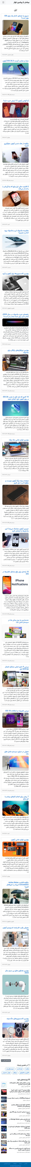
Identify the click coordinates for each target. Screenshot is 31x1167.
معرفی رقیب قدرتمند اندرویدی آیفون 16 (16, 928)
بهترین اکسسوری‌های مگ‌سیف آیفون (18, 1019)
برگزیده (27, 1069)
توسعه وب (19, 1069)
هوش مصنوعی (6, 1073)
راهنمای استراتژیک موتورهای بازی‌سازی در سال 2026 (19, 1127)
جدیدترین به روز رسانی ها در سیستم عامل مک (18, 621)
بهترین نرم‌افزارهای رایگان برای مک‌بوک (18, 351)
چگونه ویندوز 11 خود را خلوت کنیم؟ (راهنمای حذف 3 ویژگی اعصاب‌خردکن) (20, 1091)
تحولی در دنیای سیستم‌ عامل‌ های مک (16, 752)
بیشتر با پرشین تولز (21, 2)
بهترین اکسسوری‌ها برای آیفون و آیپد (15, 273)
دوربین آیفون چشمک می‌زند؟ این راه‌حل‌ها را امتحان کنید (17, 529)
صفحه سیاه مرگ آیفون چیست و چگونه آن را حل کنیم (17, 482)
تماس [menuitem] (25, 1164)
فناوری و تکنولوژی (24, 1073)
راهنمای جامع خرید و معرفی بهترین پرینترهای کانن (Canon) (20, 1105)
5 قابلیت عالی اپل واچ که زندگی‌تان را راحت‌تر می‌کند (15, 187)
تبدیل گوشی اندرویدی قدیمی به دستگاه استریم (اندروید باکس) (19, 1149)
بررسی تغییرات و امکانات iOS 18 (17, 710)
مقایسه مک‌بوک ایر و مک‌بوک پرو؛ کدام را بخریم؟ (16, 231)
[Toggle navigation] (3, 2)
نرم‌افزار (15, 1073)
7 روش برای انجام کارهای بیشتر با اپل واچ (17, 797)
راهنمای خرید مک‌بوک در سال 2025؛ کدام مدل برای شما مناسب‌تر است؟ (15, 315)
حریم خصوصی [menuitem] (7, 1164)
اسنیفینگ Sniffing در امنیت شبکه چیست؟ (18, 1098)
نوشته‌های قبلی (6, 1060)
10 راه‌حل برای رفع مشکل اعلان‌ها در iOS (16, 572)
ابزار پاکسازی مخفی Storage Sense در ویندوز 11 (19, 1120)
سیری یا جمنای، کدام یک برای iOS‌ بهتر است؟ (16, 17)
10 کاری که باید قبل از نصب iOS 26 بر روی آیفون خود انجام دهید (16, 398)
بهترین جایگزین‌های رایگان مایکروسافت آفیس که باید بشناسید (19, 1084)
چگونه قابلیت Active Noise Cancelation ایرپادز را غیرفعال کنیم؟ (18, 884)
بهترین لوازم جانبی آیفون (20, 839)
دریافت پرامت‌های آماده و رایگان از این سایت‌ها (20, 1135)
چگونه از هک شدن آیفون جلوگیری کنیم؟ (16, 144)
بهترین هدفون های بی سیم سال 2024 (17, 971)
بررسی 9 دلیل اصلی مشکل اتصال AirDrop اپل (17, 668)
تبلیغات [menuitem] (15, 1164)
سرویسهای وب (10, 1069)
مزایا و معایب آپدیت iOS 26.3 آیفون (16, 61)
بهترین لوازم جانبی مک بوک (19, 440)
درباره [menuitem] (20, 1164)
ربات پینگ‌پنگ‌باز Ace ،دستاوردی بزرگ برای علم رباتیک (18, 1142)
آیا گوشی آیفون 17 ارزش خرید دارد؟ (16, 100)
